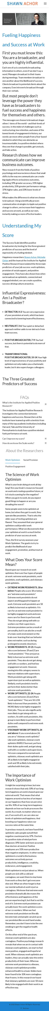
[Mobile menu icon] (45, 3)
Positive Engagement (15, 466)
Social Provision (30, 460)
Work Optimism (12, 460)
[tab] (24, 404)
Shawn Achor (30, 257)
